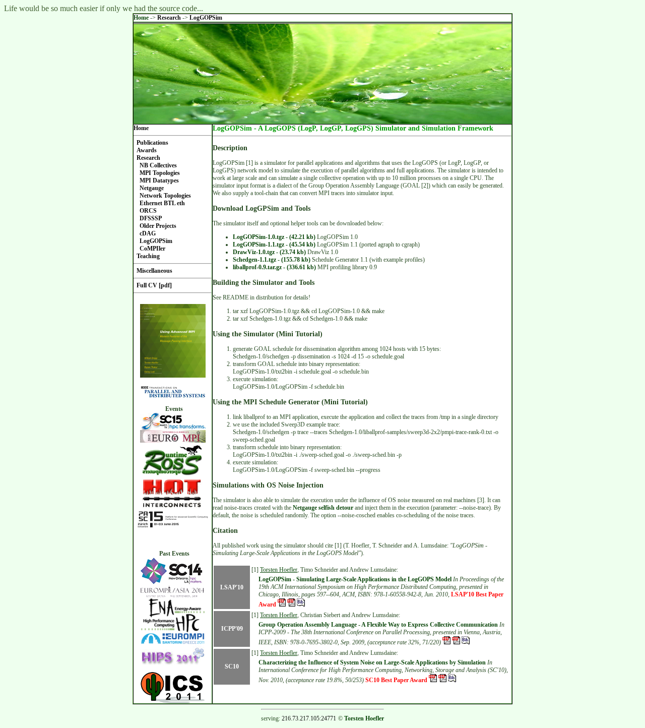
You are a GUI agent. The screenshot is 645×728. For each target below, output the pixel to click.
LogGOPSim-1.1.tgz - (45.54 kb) (274, 244)
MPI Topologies (160, 172)
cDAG (148, 233)
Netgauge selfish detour (323, 507)
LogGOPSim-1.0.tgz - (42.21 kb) (274, 236)
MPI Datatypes (159, 180)
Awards (147, 150)
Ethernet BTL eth (162, 203)
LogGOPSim (205, 17)
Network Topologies (165, 195)
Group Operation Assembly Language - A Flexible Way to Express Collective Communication (378, 624)
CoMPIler (152, 248)
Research (169, 17)
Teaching (148, 256)
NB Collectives (158, 165)
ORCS (148, 210)
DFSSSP (151, 218)
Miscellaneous (154, 270)
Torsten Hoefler (278, 569)
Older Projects (158, 225)
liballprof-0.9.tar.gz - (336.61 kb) (274, 267)
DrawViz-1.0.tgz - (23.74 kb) (269, 252)
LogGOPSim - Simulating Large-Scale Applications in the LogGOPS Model (355, 579)
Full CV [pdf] (154, 285)
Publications (152, 142)
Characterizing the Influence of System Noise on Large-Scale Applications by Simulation (372, 662)
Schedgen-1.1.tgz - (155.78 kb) (271, 259)
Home (141, 17)
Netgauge (152, 188)
